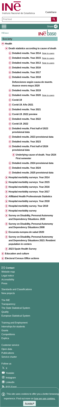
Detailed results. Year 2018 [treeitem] (26, 77)
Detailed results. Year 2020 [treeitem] (26, 95)
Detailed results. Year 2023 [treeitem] (26, 141)
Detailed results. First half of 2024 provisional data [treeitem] (30, 148)
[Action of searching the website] (54, 19)
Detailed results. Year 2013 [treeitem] (26, 63)
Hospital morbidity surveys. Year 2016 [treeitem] (29, 187)
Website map (8, 272)
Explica (5, 338)
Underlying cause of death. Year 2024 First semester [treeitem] (36, 157)
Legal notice (7, 275)
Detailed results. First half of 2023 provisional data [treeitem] (30, 130)
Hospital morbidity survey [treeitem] (23, 210)
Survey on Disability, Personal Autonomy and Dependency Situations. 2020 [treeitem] (31, 217)
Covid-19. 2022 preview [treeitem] (24, 114)
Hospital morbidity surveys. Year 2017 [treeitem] (29, 191)
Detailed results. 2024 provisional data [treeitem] (32, 163)
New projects (8, 293)
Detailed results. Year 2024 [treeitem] (26, 168)
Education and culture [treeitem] (17, 253)
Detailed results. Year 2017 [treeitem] (26, 72)
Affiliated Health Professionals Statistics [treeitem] (30, 196)
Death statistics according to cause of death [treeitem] (32, 48)
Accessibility (7, 279)
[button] (52, 26)
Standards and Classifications (16, 289)
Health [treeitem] (8, 43)
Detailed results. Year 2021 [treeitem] (26, 109)
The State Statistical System (15, 308)
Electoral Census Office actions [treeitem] (22, 258)
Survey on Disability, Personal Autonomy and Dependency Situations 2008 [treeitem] (31, 226)
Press (4, 283)
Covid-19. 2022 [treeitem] (20, 123)
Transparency (8, 304)
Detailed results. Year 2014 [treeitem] (26, 53)
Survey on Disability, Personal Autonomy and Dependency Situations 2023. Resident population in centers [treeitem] (32, 240)
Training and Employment (14, 322)
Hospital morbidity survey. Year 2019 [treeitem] (28, 206)
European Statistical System (15, 316)
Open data (6, 349)
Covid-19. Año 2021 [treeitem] (22, 104)
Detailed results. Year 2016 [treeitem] (26, 67)
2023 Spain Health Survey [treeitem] (23, 249)
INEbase (5, 33)
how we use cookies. (44, 398)
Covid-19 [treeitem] (17, 100)
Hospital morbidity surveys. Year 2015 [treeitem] (29, 182)
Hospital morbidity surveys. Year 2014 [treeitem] (29, 177)
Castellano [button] (50, 12)
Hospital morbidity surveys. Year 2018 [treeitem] (29, 201)
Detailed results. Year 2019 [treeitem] (26, 90)
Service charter (9, 357)
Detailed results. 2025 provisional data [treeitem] (32, 172)
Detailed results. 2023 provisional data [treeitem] (32, 137)
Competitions (8, 334)
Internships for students (13, 326)
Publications (7, 353)
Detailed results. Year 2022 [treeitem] (26, 119)
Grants (4, 330)
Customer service (10, 345)
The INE (5, 300)
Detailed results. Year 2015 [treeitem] (26, 58)
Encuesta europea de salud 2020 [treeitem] (26, 232)
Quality (5, 312)
